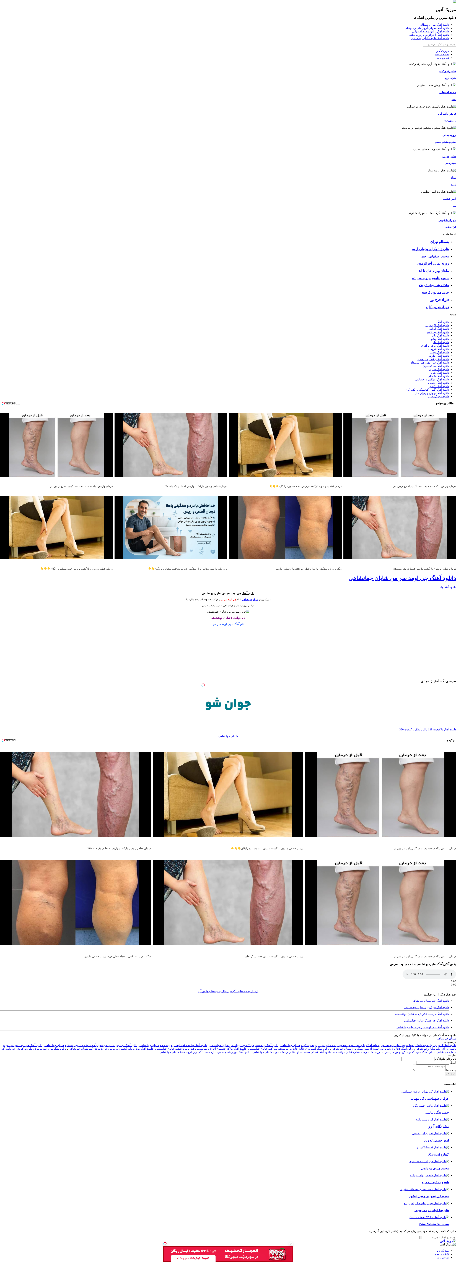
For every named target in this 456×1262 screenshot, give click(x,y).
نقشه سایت (442, 54)
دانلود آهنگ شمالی (438, 376)
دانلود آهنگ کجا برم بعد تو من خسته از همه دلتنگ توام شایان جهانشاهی (373, 1048)
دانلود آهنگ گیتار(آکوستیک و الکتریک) (427, 389)
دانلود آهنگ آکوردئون (437, 325)
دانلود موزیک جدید (438, 396)
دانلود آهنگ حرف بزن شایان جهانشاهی (426, 1007)
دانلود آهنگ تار (441, 342)
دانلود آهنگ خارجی (438, 355)
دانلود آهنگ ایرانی (439, 328)
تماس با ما (443, 57)
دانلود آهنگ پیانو (440, 338)
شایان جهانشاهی (250, 599)
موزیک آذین (442, 51)
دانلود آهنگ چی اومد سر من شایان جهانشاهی (402, 578)
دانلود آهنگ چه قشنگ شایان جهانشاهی (426, 1020)
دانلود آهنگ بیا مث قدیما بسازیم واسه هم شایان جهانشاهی (173, 1045)
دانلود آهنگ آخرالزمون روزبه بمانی (429, 34)
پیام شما (450, 1070)
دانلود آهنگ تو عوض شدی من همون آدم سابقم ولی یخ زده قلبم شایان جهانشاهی (90, 1045)
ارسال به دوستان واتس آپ (213, 991)
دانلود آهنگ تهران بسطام (434, 24)
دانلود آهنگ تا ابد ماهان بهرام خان (430, 38)
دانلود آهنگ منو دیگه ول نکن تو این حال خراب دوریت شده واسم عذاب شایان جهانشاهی (383, 1052)
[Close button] (291, 1243)
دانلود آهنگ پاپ (440, 335)
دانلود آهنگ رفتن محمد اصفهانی (430, 31)
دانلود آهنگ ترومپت (438, 349)
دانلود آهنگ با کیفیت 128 (441, 729)
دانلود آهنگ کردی (439, 386)
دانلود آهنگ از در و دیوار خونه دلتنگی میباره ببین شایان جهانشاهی (418, 1045)
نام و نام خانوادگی (445, 1058)
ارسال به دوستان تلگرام (244, 991)
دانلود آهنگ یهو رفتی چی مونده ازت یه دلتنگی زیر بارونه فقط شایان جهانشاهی (204, 1052)
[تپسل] (165, 1243)
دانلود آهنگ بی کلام (438, 332)
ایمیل (452, 1062)
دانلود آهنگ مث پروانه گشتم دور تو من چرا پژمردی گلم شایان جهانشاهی (111, 1048)
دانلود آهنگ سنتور (439, 369)
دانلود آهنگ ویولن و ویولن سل (431, 392)
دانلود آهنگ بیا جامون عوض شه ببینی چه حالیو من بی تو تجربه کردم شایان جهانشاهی (329, 1045)
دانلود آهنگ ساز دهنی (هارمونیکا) (430, 362)
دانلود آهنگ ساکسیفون (436, 365)
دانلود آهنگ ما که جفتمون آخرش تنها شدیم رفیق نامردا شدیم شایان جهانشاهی (200, 1048)
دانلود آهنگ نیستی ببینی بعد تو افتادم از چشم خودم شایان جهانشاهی (291, 1052)
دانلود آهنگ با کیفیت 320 (413, 729)
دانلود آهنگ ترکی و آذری (435, 345)
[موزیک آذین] (454, 1)
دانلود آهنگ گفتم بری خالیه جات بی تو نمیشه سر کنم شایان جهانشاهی (289, 1048)
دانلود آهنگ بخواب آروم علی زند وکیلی (427, 28)
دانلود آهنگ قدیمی (438, 382)
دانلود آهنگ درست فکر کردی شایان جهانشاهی (422, 1013)
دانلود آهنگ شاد (440, 372)
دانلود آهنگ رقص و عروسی (433, 359)
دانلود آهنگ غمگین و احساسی (432, 379)
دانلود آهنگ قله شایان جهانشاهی (430, 1000)
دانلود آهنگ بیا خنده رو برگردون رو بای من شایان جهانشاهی (243, 1045)
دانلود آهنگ (442, 321)
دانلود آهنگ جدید (439, 352)
